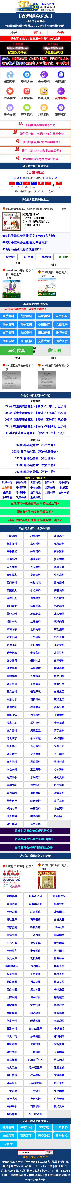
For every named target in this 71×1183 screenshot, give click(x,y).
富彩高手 (26, 1135)
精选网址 (44, 114)
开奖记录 (27, 114)
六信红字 (62, 324)
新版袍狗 (44, 316)
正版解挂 (27, 98)
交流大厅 (44, 341)
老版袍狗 (62, 316)
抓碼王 (64, 487)
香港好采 (35, 487)
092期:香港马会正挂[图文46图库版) (25, 242)
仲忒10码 (26, 1127)
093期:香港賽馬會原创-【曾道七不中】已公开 (35, 433)
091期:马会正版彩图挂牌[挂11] (22, 249)
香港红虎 (62, 1135)
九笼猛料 (26, 316)
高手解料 (8, 316)
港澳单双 (35, 497)
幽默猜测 (44, 332)
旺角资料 (62, 1127)
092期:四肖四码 (15, 866)
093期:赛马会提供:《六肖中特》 (35, 465)
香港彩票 (21, 487)
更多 (63, 209)
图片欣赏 (62, 341)
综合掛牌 (10, 256)
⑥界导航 (7, 497)
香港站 (60, 32)
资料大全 (27, 81)
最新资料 (10, 81)
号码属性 (61, 81)
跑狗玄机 (44, 98)
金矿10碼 (64, 492)
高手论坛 (21, 482)
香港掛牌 (10, 98)
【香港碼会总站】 (35, 16)
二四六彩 (50, 492)
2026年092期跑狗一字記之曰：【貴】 (15, 274)
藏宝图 (54, 350)
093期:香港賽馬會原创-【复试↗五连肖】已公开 (36, 419)
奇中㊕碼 (64, 482)
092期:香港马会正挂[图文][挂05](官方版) (29, 209)
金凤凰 (7, 492)
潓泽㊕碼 (50, 487)
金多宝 (8, 1144)
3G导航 (44, 1127)
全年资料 (44, 81)
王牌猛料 (61, 114)
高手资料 (8, 324)
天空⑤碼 (44, 1135)
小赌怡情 (44, 324)
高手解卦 (28, 256)
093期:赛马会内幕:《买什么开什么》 (35, 451)
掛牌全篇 (46, 256)
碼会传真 (10, 114)
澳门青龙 (35, 492)
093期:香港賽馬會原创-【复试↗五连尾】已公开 (36, 412)
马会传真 (16, 350)
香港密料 (21, 492)
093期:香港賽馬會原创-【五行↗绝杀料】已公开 (36, 426)
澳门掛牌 (64, 256)
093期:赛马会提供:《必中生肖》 (35, 445)
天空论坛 (35, 482)
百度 (49, 1152)
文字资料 (8, 332)
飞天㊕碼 (21, 497)
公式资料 (26, 332)
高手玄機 (26, 324)
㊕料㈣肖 (50, 482)
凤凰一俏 (7, 482)
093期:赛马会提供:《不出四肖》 (35, 458)
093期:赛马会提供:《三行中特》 (35, 471)
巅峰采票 (8, 1135)
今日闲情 (26, 341)
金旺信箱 (8, 341)
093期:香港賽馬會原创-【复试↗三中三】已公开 (36, 406)
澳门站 (37, 32)
